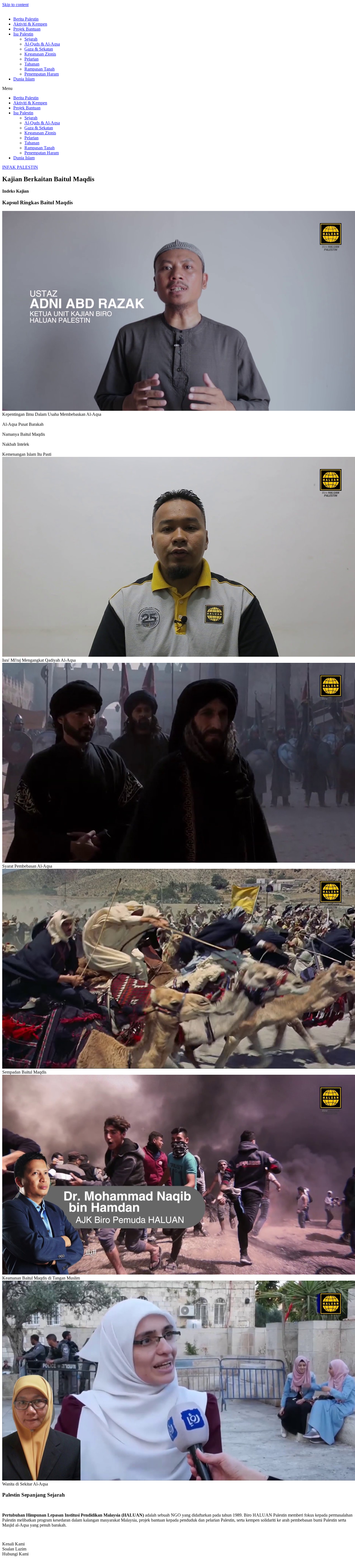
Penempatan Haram (41, 74)
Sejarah (30, 39)
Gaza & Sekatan (38, 49)
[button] (177, 88)
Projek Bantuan (26, 29)
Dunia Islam (24, 79)
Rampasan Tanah (39, 69)
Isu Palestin (23, 34)
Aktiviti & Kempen (30, 24)
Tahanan (31, 64)
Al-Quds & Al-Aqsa (42, 44)
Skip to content (15, 4)
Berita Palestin (26, 19)
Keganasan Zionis (40, 54)
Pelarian (31, 59)
